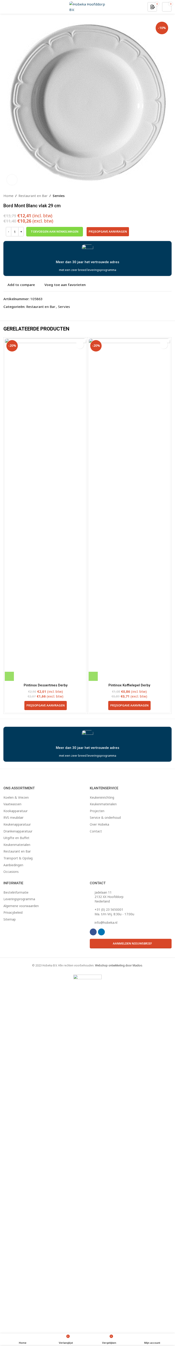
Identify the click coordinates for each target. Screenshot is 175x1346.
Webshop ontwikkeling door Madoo (118, 965)
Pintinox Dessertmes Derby (45, 685)
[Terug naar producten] (163, 195)
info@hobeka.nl (106, 922)
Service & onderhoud (105, 817)
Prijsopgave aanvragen (108, 231)
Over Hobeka (99, 824)
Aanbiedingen (13, 865)
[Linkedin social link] (101, 932)
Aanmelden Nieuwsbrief (132, 943)
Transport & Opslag (18, 858)
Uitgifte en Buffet (16, 838)
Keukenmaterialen (16, 844)
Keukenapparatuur (17, 824)
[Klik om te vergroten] (12, 180)
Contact (96, 831)
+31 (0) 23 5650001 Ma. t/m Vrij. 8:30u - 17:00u (114, 911)
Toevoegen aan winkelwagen (54, 231)
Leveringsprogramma (19, 899)
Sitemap (9, 919)
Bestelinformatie (15, 892)
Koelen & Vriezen (16, 797)
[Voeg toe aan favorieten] (80, 345)
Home (8, 195)
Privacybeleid (13, 912)
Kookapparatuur (15, 811)
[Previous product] (158, 195)
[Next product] (169, 195)
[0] (153, 6)
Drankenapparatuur (17, 831)
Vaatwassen (12, 804)
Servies (59, 195)
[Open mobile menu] (5, 6)
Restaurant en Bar (33, 195)
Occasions (11, 871)
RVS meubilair (13, 817)
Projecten (97, 811)
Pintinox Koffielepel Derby (129, 685)
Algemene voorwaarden (21, 906)
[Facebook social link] (93, 932)
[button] (9, 676)
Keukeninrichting (102, 797)
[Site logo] (87, 6)
